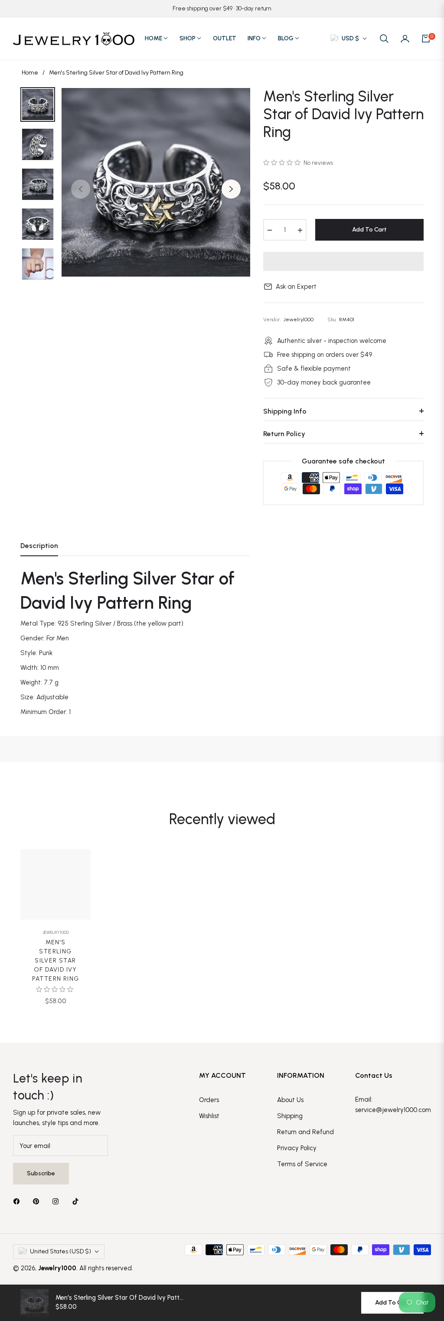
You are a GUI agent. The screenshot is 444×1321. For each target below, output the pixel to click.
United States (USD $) (60, 1251)
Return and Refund (305, 1132)
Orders (209, 1100)
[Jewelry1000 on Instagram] (57, 1201)
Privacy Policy (297, 1148)
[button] (384, 38)
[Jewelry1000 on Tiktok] (77, 1201)
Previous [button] (80, 189)
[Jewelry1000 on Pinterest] (38, 1201)
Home (30, 72)
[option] (156, 182)
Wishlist (209, 1116)
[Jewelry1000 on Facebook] (18, 1201)
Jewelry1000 (55, 932)
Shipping (290, 1116)
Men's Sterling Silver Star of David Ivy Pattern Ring (55, 960)
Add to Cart (392, 1302)
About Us (290, 1100)
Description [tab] (39, 545)
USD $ (350, 38)
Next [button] (231, 189)
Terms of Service (302, 1164)
